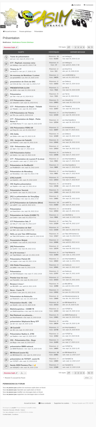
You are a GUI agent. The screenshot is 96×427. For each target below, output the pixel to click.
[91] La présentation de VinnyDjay (24, 196)
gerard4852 (17, 78)
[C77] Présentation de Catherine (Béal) (26, 203)
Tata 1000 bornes (19, 236)
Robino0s (16, 299)
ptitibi (14, 267)
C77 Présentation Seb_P (20, 221)
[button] (68, 47)
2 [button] (75, 47)
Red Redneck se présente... (22, 315)
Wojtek (15, 242)
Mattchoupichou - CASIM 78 (22, 309)
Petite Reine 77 (18, 124)
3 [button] (78, 47)
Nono (14, 292)
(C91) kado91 (15, 178)
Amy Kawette (69, 113)
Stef (14, 230)
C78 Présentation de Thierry (22, 113)
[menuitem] (7, 414)
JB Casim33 (15, 328)
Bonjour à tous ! (17, 284)
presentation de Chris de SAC (22, 82)
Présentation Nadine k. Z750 (22, 334)
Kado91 (15, 180)
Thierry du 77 (15, 69)
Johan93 (16, 103)
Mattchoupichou (18, 311)
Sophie (15, 186)
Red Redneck (17, 317)
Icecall (67, 184)
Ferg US (15, 130)
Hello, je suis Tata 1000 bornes (23, 234)
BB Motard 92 (69, 302)
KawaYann (16, 211)
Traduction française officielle (11, 410)
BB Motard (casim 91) (19, 353)
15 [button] (89, 47)
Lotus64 (15, 161)
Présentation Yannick (19, 190)
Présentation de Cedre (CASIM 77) (24, 215)
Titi (14, 115)
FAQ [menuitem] (3, 26)
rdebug (15, 65)
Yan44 (15, 192)
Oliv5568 (68, 215)
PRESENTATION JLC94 (19, 88)
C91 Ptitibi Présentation (20, 265)
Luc (14, 59)
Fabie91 (15, 142)
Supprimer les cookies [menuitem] (61, 403)
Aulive (15, 155)
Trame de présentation (19, 57)
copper (15, 261)
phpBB (14, 407)
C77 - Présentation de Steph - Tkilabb (26, 107)
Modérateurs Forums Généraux (23, 42)
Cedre (15, 217)
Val (66, 88)
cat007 (15, 205)
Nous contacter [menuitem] (46, 403)
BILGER (15, 286)
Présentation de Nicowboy (21, 171)
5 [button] (83, 47)
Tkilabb (15, 109)
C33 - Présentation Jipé (20, 146)
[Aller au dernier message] (71, 56)
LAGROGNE (69, 75)
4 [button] (80, 47)
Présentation (11, 38)
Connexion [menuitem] (89, 5)
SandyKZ (68, 359)
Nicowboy (16, 174)
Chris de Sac (17, 84)
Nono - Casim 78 (17, 290)
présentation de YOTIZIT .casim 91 (25, 359)
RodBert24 (16, 167)
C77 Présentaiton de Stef (20, 228)
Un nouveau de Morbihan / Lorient (24, 75)
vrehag (67, 56)
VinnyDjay (16, 199)
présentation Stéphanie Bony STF (24, 321)
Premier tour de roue (19, 278)
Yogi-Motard (17, 255)
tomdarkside (69, 127)
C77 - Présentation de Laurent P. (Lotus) (27, 159)
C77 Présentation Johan (20, 100)
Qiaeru (23, 410)
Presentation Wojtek (18, 240)
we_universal (10, 412)
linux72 (15, 71)
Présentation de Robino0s (21, 296)
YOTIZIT (68, 309)
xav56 (15, 249)
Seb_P (15, 224)
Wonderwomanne (71, 296)
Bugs (14, 342)
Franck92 (16, 280)
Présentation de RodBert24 (21, 165)
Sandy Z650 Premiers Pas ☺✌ (23, 365)
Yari (14, 96)
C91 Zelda (14, 134)
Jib (14, 330)
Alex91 (15, 305)
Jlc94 (14, 90)
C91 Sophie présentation (20, 184)
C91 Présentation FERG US (21, 128)
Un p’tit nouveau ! (18, 253)
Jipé (14, 149)
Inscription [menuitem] (77, 5)
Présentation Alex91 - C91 (21, 303)
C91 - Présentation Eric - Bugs (23, 340)
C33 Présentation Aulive (20, 153)
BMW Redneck (70, 315)
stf (13, 324)
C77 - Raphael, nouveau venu (22, 63)
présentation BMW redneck (21, 346)
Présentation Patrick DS (20, 259)
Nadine (15, 336)
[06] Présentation (17, 246)
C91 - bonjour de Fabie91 (21, 140)
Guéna (67, 265)
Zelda (67, 81)
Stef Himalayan (18, 274)
